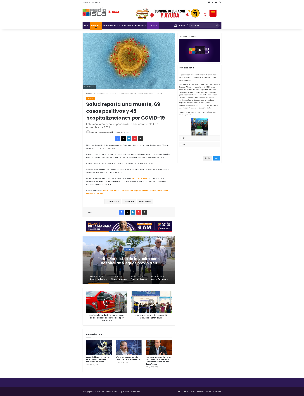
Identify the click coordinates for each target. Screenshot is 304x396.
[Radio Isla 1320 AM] (94, 11)
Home (90, 93)
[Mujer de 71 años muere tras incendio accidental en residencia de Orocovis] (99, 347)
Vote (216, 158)
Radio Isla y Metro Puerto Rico (100, 132)
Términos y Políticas (203, 392)
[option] (129, 260)
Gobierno (129, 250)
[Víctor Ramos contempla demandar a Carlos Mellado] (129, 347)
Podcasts (126, 25)
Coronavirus (113, 201)
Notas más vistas (111, 25)
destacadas (145, 201)
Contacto (153, 25)
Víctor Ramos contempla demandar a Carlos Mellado (128, 358)
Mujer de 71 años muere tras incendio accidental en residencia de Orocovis (98, 359)
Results (207, 158)
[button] (199, 126)
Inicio (86, 25)
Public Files (217, 392)
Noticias (95, 25)
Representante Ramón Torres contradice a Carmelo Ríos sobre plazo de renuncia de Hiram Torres (158, 360)
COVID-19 (129, 201)
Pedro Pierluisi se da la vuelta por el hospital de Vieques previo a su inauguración (129, 263)
